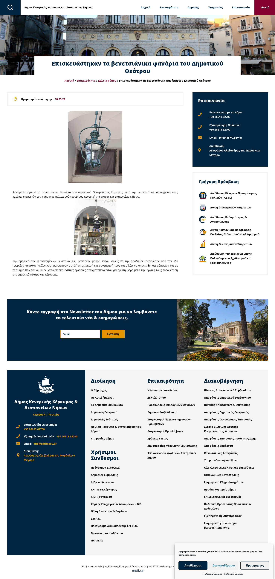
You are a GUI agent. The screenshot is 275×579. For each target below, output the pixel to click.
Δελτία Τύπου (107, 80)
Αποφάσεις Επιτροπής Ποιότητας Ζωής (230, 438)
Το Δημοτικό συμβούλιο (107, 405)
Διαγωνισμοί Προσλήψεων (165, 431)
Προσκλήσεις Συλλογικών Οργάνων (171, 405)
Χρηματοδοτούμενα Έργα (221, 460)
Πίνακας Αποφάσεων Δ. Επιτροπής (227, 405)
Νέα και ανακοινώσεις (162, 390)
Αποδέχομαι (192, 565)
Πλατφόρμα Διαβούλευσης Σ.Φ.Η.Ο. (114, 526)
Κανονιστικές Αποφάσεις (221, 453)
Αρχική (145, 7)
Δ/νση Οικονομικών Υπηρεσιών (231, 244)
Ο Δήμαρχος (99, 390)
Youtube (53, 414)
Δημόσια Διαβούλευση (162, 412)
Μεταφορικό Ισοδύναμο (107, 533)
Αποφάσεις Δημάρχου (218, 446)
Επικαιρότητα (169, 7)
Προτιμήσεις (255, 565)
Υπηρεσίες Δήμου (102, 438)
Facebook (39, 414)
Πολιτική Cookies (212, 573)
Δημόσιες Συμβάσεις (104, 475)
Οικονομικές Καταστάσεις (221, 475)
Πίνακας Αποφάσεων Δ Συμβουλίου (227, 390)
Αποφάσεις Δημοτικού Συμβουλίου (227, 397)
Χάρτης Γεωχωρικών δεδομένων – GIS (116, 504)
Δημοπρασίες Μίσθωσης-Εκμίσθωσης (172, 446)
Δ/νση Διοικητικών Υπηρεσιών (230, 207)
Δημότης (193, 7)
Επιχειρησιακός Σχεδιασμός (222, 497)
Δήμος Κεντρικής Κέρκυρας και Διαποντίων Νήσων (58, 7)
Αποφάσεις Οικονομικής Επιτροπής (228, 419)
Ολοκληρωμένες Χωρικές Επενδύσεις (229, 467)
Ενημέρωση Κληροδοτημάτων (224, 482)
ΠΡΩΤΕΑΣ (97, 540)
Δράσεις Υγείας (157, 438)
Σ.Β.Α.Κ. (96, 518)
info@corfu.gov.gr (230, 138)
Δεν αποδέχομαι (224, 565)
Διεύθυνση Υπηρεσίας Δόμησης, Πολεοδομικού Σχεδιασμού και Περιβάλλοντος (231, 258)
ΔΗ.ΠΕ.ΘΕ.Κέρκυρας (104, 489)
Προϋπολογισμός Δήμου (220, 489)
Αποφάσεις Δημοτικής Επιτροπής (226, 412)
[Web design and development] (137, 570)
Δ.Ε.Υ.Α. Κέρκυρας (102, 482)
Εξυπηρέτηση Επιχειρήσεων (223, 516)
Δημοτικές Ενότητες (104, 419)
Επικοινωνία (241, 7)
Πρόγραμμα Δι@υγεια (105, 467)
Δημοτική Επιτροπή (104, 412)
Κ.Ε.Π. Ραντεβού (101, 497)
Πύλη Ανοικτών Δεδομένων (109, 511)
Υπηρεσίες (215, 7)
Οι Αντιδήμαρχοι (102, 397)
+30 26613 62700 (219, 117)
